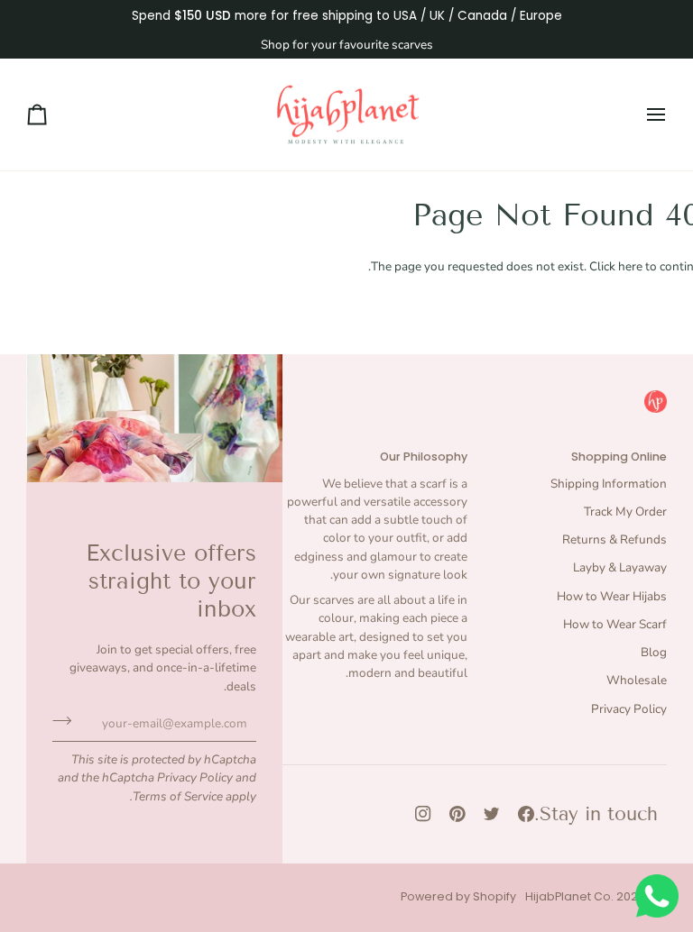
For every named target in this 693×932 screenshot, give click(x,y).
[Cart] (53, 115)
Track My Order (625, 511)
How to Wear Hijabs (612, 596)
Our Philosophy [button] (423, 456)
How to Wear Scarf (615, 624)
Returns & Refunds (614, 539)
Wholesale (636, 680)
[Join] (67, 721)
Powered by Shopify (458, 896)
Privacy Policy (195, 777)
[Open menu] (640, 115)
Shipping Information (608, 483)
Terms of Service (178, 796)
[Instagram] (423, 814)
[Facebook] (526, 814)
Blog (654, 652)
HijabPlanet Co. (569, 896)
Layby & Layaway (620, 567)
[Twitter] (492, 814)
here (630, 266)
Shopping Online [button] (619, 456)
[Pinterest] (457, 814)
